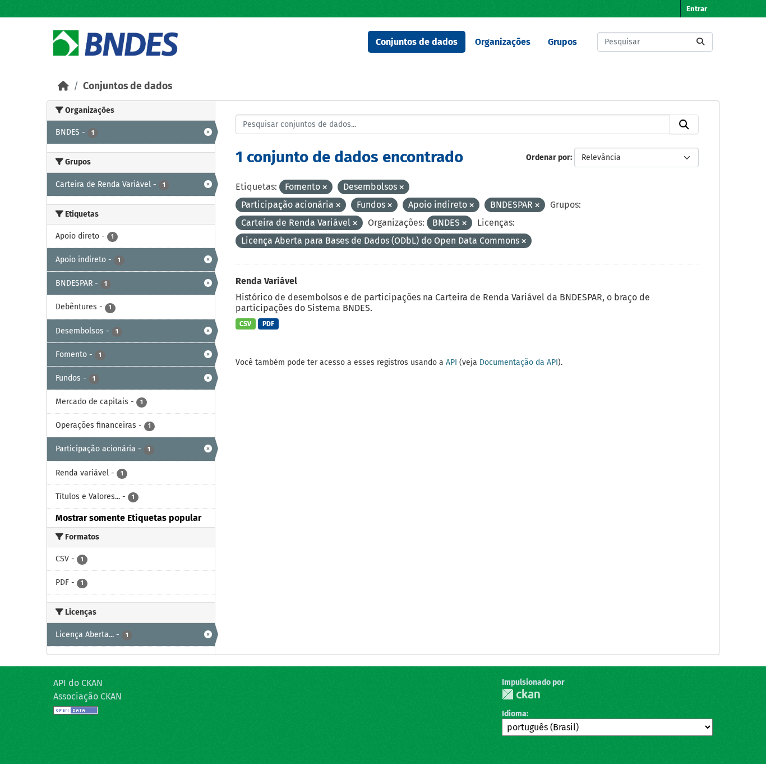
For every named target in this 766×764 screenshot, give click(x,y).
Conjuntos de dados (417, 41)
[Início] (63, 86)
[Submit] (700, 42)
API (451, 362)
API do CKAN (78, 683)
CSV (245, 324)
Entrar (696, 8)
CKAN (521, 694)
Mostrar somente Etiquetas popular (128, 518)
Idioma (514, 714)
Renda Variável (266, 281)
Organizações (502, 41)
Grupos (562, 41)
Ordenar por (548, 157)
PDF (268, 324)
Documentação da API (518, 362)
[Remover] (324, 187)
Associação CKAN (87, 696)
